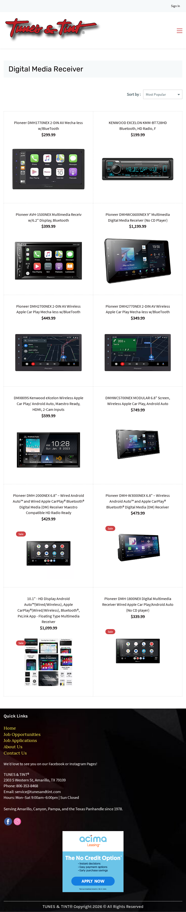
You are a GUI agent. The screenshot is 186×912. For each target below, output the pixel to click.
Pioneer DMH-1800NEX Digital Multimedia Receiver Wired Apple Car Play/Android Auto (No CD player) (137, 604)
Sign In (175, 6)
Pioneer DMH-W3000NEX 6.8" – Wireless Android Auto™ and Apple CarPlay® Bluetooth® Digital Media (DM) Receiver (138, 501)
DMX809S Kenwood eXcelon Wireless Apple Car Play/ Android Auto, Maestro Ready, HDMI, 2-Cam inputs (48, 403)
